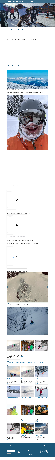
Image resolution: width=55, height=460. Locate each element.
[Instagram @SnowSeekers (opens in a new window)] (28, 450)
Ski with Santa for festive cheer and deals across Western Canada (41, 397)
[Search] (38, 1)
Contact (19, 450)
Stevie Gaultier (9, 31)
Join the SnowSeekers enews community (13, 434)
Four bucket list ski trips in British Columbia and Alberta (40, 435)
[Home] (12, 1)
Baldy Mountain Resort (16, 362)
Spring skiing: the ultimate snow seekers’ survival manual (27, 435)
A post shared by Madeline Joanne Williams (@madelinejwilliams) (17, 236)
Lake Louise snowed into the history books (12, 397)
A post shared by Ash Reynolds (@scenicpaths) (16, 267)
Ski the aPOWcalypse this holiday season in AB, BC (41, 378)
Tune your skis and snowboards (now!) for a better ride (41, 416)
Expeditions (34, 1)
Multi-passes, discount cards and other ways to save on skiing (27, 352)
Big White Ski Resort (29, 362)
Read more (8, 358)
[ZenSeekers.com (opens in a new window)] (46, 452)
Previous (7, 287)
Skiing (7, 362)
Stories (25, 1)
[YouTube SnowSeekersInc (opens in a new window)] (31, 450)
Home (7, 27)
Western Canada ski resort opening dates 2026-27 (13, 378)
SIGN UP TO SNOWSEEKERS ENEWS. (12, 154)
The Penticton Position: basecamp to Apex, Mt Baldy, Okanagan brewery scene (27, 397)
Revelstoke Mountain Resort (41, 362)
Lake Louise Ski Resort (23, 362)
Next (47, 287)
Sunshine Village (35, 362)
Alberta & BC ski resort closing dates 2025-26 (12, 352)
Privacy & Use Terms (20, 452)
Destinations (29, 1)
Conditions (21, 1)
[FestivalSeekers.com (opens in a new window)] (41, 452)
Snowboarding (11, 362)
